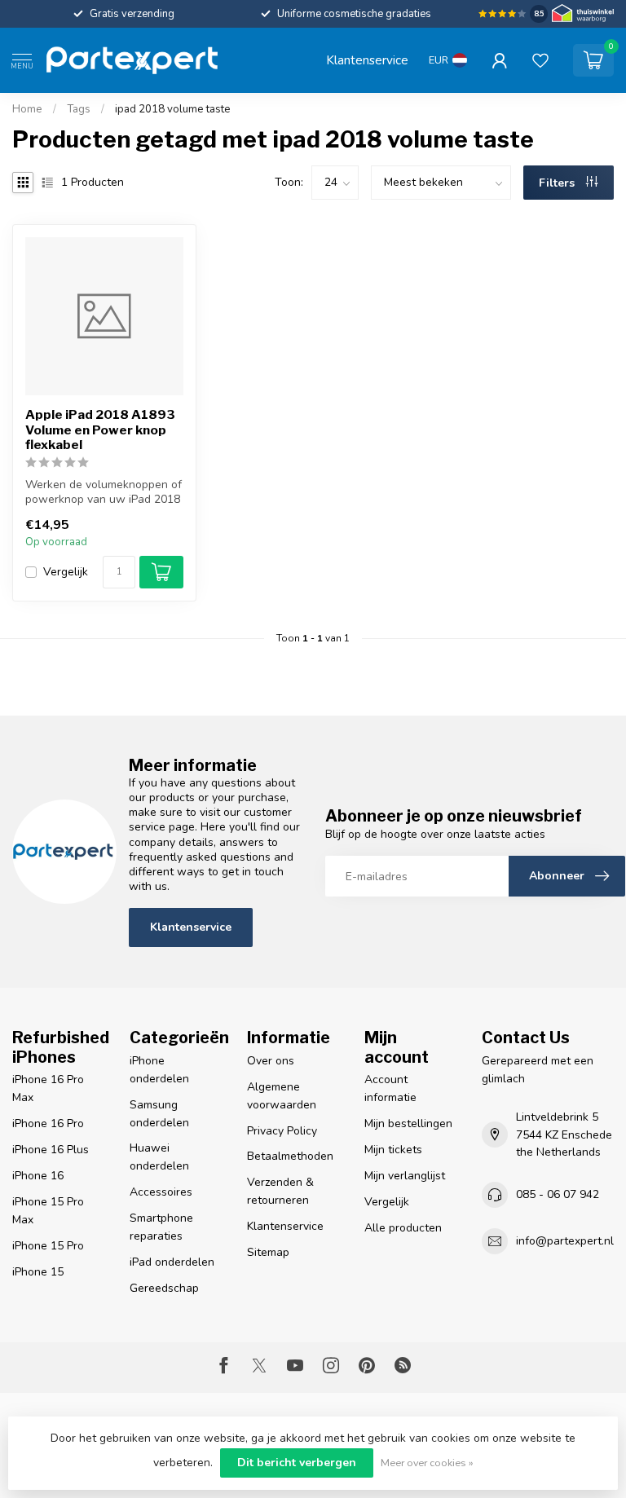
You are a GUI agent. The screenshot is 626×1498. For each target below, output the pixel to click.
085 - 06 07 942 (557, 1194)
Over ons (270, 1060)
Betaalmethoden (290, 1156)
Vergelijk (65, 572)
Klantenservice (367, 59)
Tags (78, 109)
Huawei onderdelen (159, 1157)
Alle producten (403, 1228)
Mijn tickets (393, 1149)
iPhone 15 (38, 1272)
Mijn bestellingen (408, 1123)
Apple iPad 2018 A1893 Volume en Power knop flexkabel (100, 430)
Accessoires (161, 1192)
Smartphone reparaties (161, 1227)
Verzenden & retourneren (280, 1191)
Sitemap (268, 1252)
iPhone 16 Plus (50, 1149)
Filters (558, 183)
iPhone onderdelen (159, 1069)
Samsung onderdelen (159, 1113)
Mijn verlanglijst (404, 1175)
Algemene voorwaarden (281, 1095)
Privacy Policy (282, 1131)
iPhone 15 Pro (48, 1245)
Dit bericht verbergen (296, 1462)
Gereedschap (164, 1288)
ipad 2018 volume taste (173, 109)
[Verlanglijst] (540, 60)
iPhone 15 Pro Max (48, 1210)
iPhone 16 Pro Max (48, 1088)
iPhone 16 (38, 1175)
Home (27, 109)
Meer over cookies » (427, 1462)
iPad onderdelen (172, 1262)
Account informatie (390, 1088)
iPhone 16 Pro (48, 1123)
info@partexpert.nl (565, 1241)
